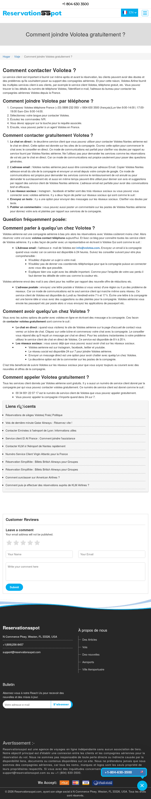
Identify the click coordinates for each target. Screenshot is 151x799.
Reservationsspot (21, 627)
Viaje (17, 56)
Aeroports (88, 662)
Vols (84, 647)
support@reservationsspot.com (22, 652)
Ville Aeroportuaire (93, 669)
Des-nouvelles (91, 654)
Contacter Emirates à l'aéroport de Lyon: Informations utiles (41, 430)
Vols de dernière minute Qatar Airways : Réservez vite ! (39, 423)
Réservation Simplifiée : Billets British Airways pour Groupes (42, 462)
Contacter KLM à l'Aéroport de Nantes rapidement (35, 446)
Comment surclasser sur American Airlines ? (33, 477)
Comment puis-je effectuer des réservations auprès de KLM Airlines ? (47, 485)
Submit (14, 587)
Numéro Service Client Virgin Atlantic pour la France (37, 454)
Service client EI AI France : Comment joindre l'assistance (40, 438)
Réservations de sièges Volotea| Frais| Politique (34, 415)
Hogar (6, 56)
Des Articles (89, 639)
